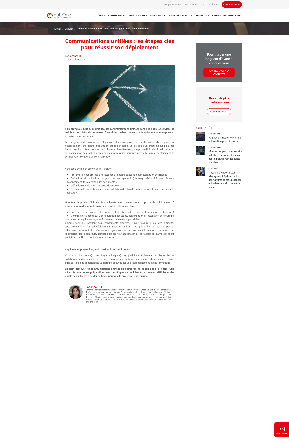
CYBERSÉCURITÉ (202, 15)
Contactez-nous (232, 4)
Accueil (57, 28)
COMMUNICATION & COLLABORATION (145, 15)
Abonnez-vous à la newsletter (219, 72)
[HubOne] (59, 16)
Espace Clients (210, 4)
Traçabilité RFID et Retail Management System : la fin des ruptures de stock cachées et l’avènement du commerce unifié (224, 180)
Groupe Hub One (172, 4)
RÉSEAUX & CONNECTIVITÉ (111, 15)
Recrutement (192, 4)
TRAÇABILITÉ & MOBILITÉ (179, 15)
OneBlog (69, 28)
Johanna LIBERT (78, 56)
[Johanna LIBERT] (76, 291)
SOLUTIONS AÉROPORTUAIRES (226, 15)
